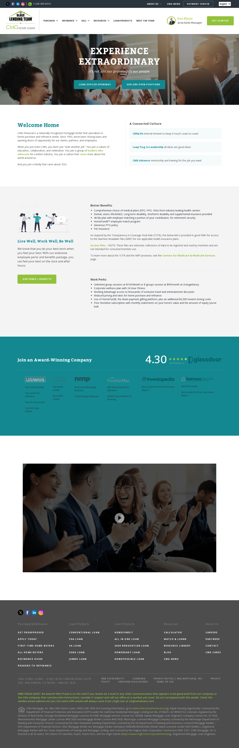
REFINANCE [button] (68, 20)
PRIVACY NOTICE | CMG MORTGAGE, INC (178, 678)
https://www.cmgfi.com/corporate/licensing (146, 734)
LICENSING (139, 678)
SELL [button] (84, 20)
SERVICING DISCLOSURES (133, 681)
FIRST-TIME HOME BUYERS (36, 645)
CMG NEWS (173, 3)
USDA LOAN (77, 652)
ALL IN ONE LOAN (127, 639)
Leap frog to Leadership (148, 147)
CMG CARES (213, 652)
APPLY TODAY (27, 639)
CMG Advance (141, 160)
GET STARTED (220, 20)
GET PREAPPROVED (31, 632)
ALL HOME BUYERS (30, 652)
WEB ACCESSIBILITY (112, 678)
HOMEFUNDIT (124, 632)
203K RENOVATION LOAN (132, 645)
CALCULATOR (173, 632)
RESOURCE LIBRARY (177, 645)
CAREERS (211, 632)
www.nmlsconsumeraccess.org (150, 708)
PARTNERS (213, 639)
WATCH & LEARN (175, 639)
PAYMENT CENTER (198, 3)
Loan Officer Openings (95, 84)
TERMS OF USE (165, 681)
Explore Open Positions (143, 84)
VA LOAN (75, 645)
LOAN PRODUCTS (122, 20)
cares (83, 154)
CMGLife (138, 133)
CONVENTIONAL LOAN (84, 632)
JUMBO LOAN (78, 659)
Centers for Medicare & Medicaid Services (188, 255)
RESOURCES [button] (100, 20)
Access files (98, 245)
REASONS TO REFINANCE (35, 665)
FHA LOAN (76, 639)
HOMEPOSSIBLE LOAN (129, 659)
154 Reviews (175, 363)
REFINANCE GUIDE (30, 659)
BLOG (167, 652)
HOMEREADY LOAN (127, 652)
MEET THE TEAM (145, 20)
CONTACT (212, 645)
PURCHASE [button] (49, 20)
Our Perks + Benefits (37, 279)
